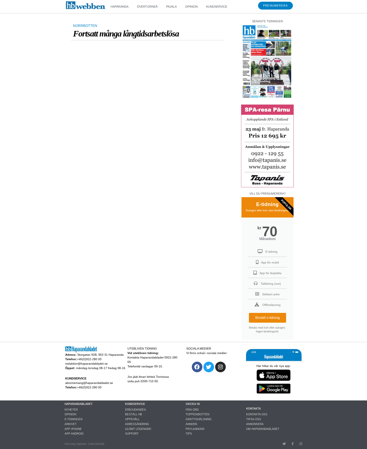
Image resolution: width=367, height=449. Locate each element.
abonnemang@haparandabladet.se (89, 383)
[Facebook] (197, 367)
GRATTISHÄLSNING (199, 419)
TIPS (189, 433)
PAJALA (171, 6)
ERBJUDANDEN (135, 409)
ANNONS (191, 424)
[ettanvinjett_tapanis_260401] (267, 187)
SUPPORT (131, 433)
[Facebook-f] (292, 443)
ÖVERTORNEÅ (147, 6)
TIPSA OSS (253, 419)
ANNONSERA (255, 424)
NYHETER (71, 409)
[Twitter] (208, 367)
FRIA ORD (192, 409)
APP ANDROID (74, 433)
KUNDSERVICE (216, 6)
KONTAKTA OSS (256, 414)
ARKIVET (71, 424)
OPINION (191, 6)
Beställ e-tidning (267, 317)
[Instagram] (220, 367)
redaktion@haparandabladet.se (86, 363)
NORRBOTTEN (85, 26)
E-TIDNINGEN (73, 419)
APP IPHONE (73, 429)
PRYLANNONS (195, 429)
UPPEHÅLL (132, 419)
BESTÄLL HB (133, 414)
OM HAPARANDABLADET (262, 429)
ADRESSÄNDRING (137, 424)
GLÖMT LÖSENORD (138, 429)
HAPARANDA (119, 6)
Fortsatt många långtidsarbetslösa (126, 33)
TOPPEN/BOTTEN (197, 414)
